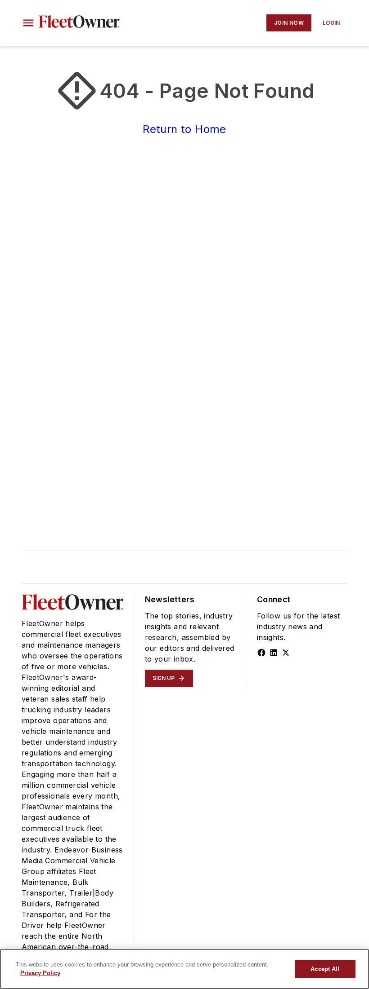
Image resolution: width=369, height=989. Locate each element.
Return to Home (184, 129)
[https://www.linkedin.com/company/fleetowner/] (273, 652)
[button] (28, 23)
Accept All (324, 969)
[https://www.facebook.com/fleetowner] (261, 652)
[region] (184, 969)
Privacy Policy (40, 973)
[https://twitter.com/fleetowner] (285, 652)
